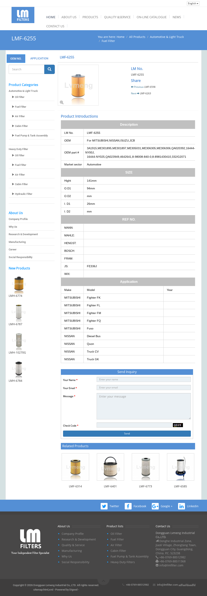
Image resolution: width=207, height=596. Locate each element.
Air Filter (19, 116)
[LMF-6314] (75, 467)
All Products (137, 37)
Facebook (140, 506)
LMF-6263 (145, 93)
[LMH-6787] (32, 312)
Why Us (13, 226)
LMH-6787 (15, 324)
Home (121, 37)
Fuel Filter (108, 41)
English (192, 3)
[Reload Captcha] (178, 425)
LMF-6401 (110, 486)
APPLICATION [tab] (38, 58)
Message (69, 396)
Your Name (70, 380)
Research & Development (23, 234)
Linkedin (193, 506)
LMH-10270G (17, 352)
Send (127, 433)
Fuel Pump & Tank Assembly (31, 135)
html (45, 589)
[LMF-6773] (145, 467)
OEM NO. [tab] (16, 58)
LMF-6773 (145, 486)
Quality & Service (73, 545)
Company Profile (18, 219)
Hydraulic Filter (23, 193)
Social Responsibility (20, 257)
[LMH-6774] (32, 283)
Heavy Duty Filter (18, 149)
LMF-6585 (180, 486)
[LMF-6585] (180, 467)
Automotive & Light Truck (167, 37)
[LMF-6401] (110, 467)
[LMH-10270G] (32, 340)
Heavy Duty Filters (123, 562)
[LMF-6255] (91, 85)
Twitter (114, 506)
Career (13, 249)
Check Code (70, 425)
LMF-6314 (75, 486)
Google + (166, 506)
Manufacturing (17, 241)
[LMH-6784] (32, 368)
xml (51, 589)
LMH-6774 (15, 296)
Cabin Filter (21, 126)
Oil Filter (19, 97)
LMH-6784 (15, 381)
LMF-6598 (149, 87)
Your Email (70, 388)
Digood (73, 589)
